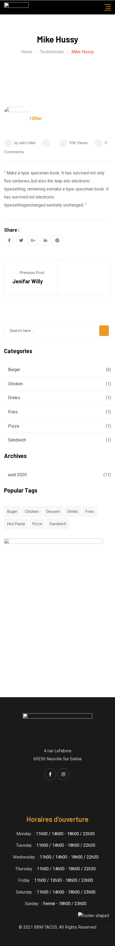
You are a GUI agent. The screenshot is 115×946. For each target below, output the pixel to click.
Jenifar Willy (27, 281)
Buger (12, 511)
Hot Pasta (16, 523)
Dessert (53, 511)
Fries (13, 411)
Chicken (15, 383)
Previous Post (32, 272)
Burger (14, 369)
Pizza (13, 426)
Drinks (14, 397)
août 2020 (17, 474)
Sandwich (17, 440)
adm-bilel (27, 142)
